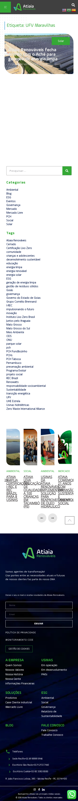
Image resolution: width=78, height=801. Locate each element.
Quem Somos (13, 665)
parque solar (13, 343)
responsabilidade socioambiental (26, 385)
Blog (8, 193)
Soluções (13, 693)
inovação (11, 313)
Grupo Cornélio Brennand (21, 301)
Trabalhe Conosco (52, 735)
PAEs (44, 674)
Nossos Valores (14, 670)
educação (12, 263)
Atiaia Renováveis (16, 240)
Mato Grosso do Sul (18, 328)
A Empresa (14, 660)
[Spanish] (73, 9)
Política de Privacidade (20, 633)
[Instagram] (34, 789)
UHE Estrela (13, 401)
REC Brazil (12, 378)
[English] (64, 9)
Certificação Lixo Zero (19, 248)
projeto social (14, 374)
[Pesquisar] (66, 170)
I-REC (9, 305)
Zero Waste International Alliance (25, 408)
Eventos (11, 201)
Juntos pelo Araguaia (18, 320)
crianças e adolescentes (20, 255)
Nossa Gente (13, 679)
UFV (8, 397)
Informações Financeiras (19, 683)
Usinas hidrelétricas (17, 405)
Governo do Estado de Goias (23, 297)
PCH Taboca (13, 359)
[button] (73, 5)
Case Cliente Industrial (18, 702)
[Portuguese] (69, 9)
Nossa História (14, 674)
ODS (9, 336)
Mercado (11, 209)
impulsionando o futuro (20, 309)
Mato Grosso (14, 324)
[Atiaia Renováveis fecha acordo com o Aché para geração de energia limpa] (39, 53)
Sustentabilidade (16, 389)
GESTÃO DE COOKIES (19, 649)
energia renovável (16, 271)
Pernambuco (13, 363)
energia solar (13, 274)
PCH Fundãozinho (16, 351)
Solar (61, 41)
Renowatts (12, 382)
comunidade (13, 252)
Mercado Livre (14, 212)
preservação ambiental (19, 366)
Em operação (49, 665)
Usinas (47, 660)
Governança (13, 205)
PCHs (9, 355)
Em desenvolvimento (54, 670)
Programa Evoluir (16, 370)
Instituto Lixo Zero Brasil (20, 317)
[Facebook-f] (39, 789)
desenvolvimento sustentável (23, 259)
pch (8, 347)
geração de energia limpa (21, 282)
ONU (9, 340)
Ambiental (12, 189)
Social (9, 220)
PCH (8, 216)
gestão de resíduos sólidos (22, 286)
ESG (8, 197)
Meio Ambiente (15, 332)
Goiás (9, 290)
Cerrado (11, 244)
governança (13, 294)
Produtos (11, 698)
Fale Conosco (52, 725)
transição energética (18, 393)
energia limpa (14, 267)
